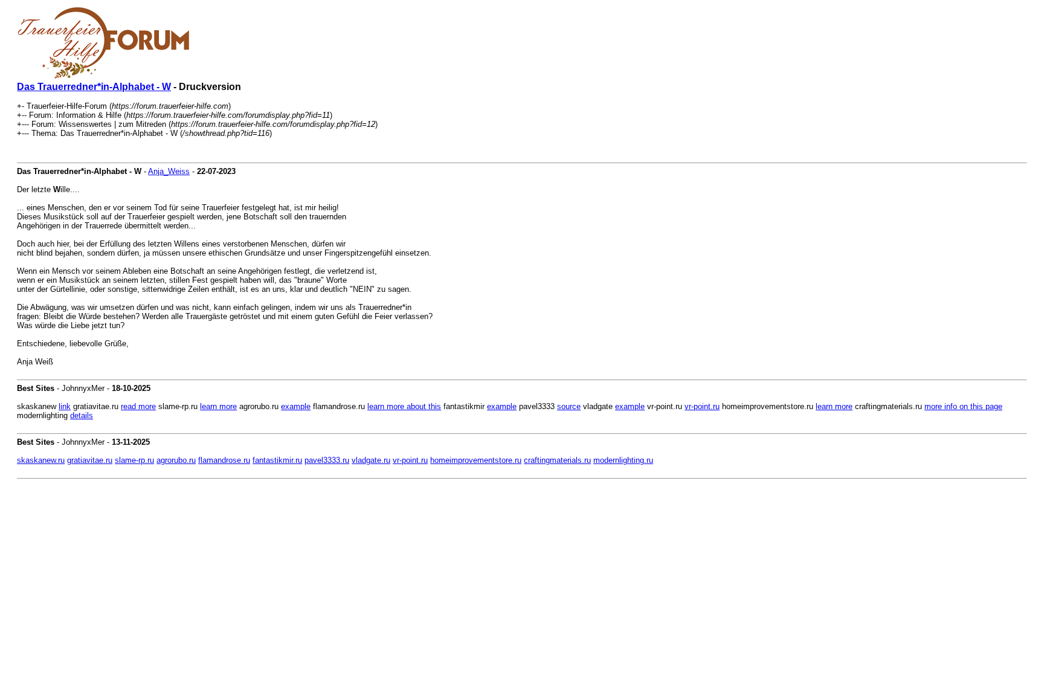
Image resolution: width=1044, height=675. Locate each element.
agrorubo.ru (176, 460)
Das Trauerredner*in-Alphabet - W (94, 87)
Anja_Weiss (169, 171)
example (296, 406)
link (65, 406)
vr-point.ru (702, 406)
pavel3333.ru (326, 460)
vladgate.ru (371, 460)
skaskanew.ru (41, 460)
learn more (218, 406)
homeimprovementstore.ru (475, 460)
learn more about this (404, 406)
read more (138, 406)
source (569, 406)
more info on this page (963, 406)
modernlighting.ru (623, 460)
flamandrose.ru (224, 460)
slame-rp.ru (134, 460)
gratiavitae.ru (89, 460)
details (81, 415)
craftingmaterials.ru (557, 460)
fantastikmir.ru (277, 460)
